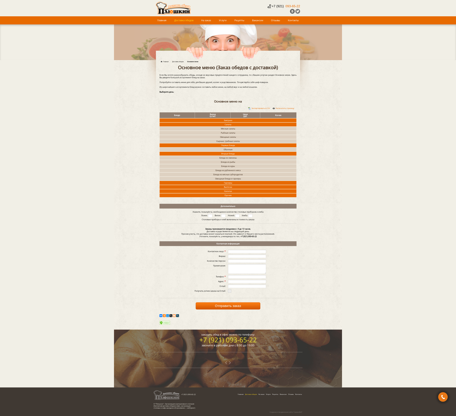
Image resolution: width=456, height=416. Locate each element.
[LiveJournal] (177, 315)
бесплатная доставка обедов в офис (167, 406)
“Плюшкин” (159, 404)
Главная (161, 20)
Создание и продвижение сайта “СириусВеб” (286, 412)
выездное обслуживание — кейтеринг (180, 408)
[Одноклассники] (164, 315)
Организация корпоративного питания (179, 404)
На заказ (206, 20)
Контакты (293, 20)
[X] (170, 315)
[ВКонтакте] (160, 315)
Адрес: (222, 281)
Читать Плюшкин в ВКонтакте (292, 11)
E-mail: (223, 286)
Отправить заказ (228, 306)
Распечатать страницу (285, 108)
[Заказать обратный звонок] (443, 397)
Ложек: (204, 215)
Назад (230, 363)
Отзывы (275, 20)
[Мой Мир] (167, 315)
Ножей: (231, 215)
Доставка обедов (183, 20)
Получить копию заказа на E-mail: (210, 291)
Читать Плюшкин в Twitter (297, 11)
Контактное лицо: (217, 251)
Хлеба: (245, 215)
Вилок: (218, 215)
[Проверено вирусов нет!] (164, 324)
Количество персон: (216, 261)
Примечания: (219, 265)
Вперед (226, 363)
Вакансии (257, 20)
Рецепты (239, 20)
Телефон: (221, 276)
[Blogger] (174, 315)
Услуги (223, 20)
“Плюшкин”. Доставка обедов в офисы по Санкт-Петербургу (173, 8)
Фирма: (222, 256)
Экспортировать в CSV (261, 108)
